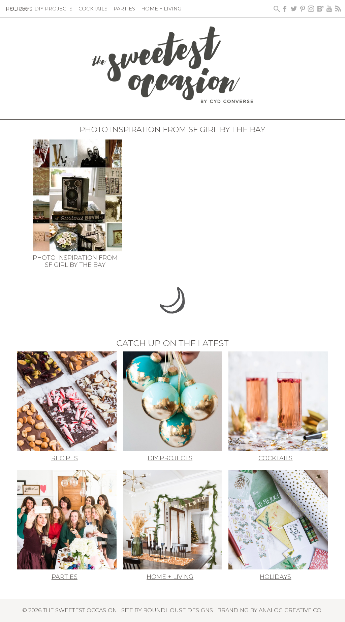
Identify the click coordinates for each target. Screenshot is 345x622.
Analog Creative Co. (290, 610)
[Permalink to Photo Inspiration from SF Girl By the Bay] (77, 194)
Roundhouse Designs (178, 610)
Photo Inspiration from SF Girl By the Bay (75, 261)
